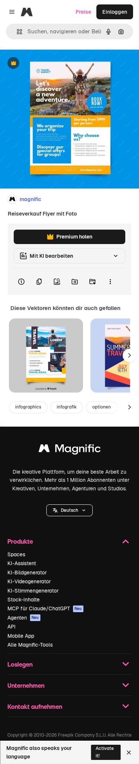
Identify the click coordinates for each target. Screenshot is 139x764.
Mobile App (20, 636)
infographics (28, 407)
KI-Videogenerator (29, 581)
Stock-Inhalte (23, 599)
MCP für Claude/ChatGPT (44, 608)
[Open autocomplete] (16, 31)
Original (47, 63)
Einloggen (114, 12)
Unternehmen (25, 685)
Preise (83, 12)
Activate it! (105, 751)
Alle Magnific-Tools (30, 644)
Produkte (20, 541)
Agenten (23, 617)
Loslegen (20, 664)
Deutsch (69, 510)
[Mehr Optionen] (110, 281)
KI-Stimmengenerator (33, 590)
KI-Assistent (21, 563)
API (11, 626)
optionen (101, 407)
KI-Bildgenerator (27, 572)
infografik (67, 407)
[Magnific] (70, 450)
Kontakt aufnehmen (34, 706)
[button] (69, 510)
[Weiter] (129, 355)
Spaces (16, 554)
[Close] (129, 752)
